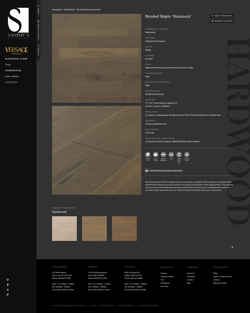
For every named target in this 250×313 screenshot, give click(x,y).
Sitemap (93, 306)
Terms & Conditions (126, 306)
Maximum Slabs (167, 276)
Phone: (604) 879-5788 (61, 278)
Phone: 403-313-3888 (133, 278)
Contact (216, 280)
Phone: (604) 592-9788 (97, 278)
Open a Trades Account (222, 276)
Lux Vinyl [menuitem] (12, 76)
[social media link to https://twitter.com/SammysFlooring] (7, 289)
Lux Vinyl (164, 286)
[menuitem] (16, 51)
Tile (162, 280)
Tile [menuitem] (8, 64)
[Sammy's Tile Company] (18, 23)
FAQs (215, 273)
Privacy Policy (107, 306)
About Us (191, 273)
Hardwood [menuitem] (13, 70)
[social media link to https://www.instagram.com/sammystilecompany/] (7, 279)
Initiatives (191, 276)
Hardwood (57, 9)
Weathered (69, 9)
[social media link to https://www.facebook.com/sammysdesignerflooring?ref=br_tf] (8, 284)
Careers (190, 280)
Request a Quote (220, 283)
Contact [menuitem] (11, 82)
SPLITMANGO (154, 306)
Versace (164, 273)
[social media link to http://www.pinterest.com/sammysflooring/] (7, 294)
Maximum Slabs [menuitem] (16, 58)
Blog (189, 283)
